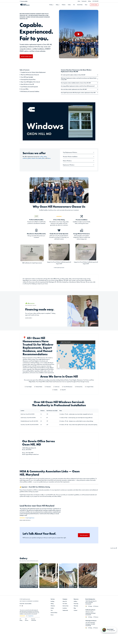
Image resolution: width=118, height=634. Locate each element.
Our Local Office (24, 89)
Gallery (89, 1)
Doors (86, 4)
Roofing (52, 601)
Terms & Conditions (28, 603)
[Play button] (78, 34)
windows (25, 158)
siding (45, 156)
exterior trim (35, 158)
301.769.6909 (95, 1)
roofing (41, 156)
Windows (63, 4)
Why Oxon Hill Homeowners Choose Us (30, 74)
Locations (65, 608)
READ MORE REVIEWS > (25, 520)
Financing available (24, 1)
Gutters (69, 4)
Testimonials (84, 1)
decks (39, 158)
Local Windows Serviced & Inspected (29, 86)
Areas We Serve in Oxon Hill (27, 84)
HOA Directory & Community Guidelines (30, 91)
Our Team (65, 603)
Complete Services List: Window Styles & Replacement (33, 72)
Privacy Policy (22, 603)
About (79, 1)
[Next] (96, 575)
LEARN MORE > (28, 318)
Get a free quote (84, 535)
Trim (74, 4)
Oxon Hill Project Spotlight (27, 77)
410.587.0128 (88, 625)
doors (49, 158)
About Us (65, 601)
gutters (29, 158)
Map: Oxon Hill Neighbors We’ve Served (30, 82)
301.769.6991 (88, 614)
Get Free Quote (94, 4)
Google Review (31, 517)
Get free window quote (26, 56)
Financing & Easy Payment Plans (28, 79)
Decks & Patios (54, 612)
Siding (52, 603)
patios (43, 158)
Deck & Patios (80, 4)
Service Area (65, 605)
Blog (75, 608)
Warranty (76, 605)
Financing (76, 603)
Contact (75, 610)
